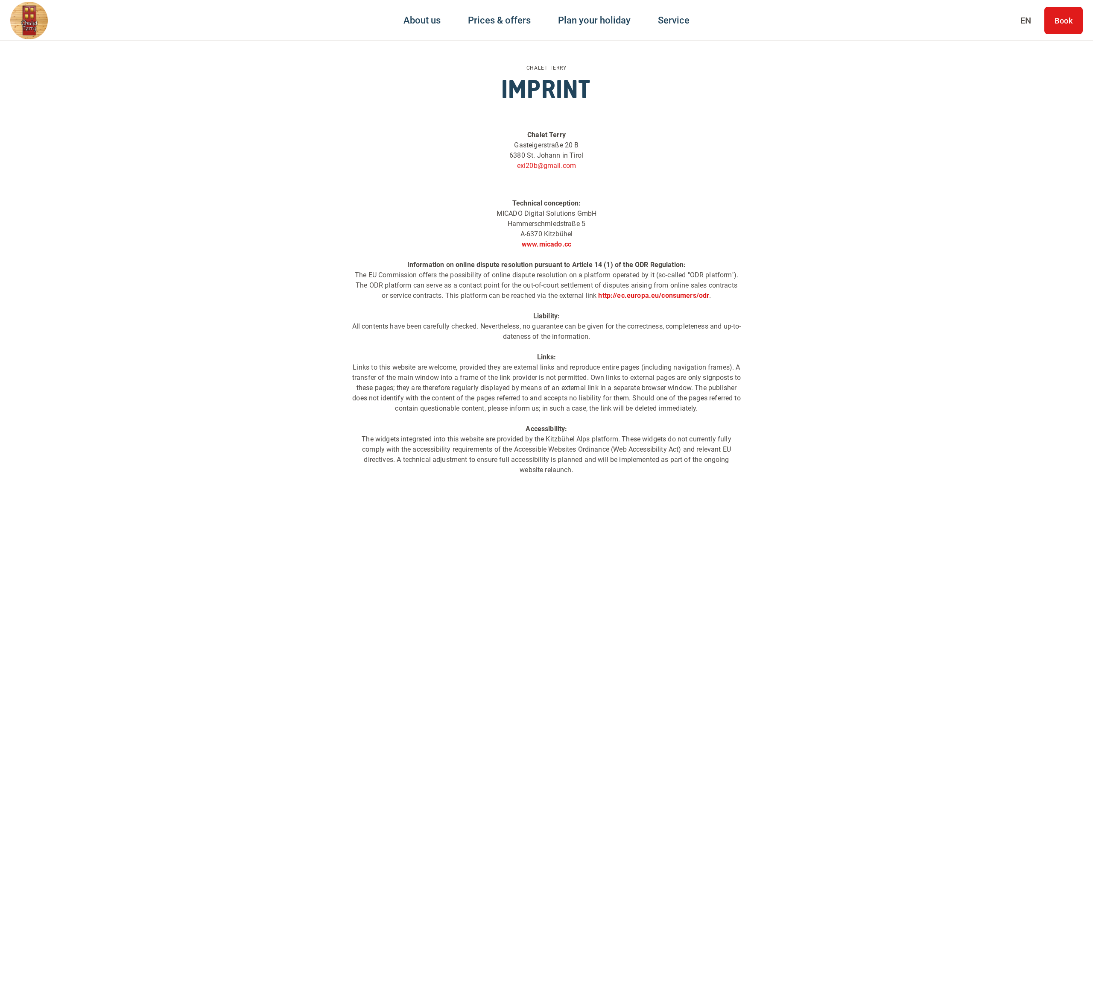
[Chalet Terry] (29, 20)
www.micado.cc (546, 244)
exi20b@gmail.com (546, 166)
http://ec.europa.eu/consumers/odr (653, 295)
